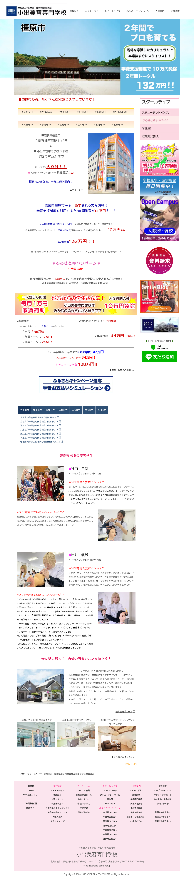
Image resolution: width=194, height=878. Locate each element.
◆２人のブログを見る (122, 756)
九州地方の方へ (110, 839)
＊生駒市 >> (100, 111)
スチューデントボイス (110, 795)
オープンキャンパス (163, 790)
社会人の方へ (136, 821)
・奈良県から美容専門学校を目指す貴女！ (38, 433)
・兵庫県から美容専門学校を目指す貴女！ (38, 429)
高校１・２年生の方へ (136, 817)
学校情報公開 (31, 803)
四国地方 (89, 410)
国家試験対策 (84, 812)
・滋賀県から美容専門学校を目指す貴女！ (38, 425)
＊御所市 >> (99, 124)
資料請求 (175, 11)
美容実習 (84, 808)
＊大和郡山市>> (120, 111)
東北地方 (37, 410)
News (31, 790)
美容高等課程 (136, 804)
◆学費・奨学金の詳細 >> (121, 370)
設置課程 (136, 795)
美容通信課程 (136, 808)
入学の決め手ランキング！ (57, 808)
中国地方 (76, 410)
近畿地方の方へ (110, 825)
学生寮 (110, 799)
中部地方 (63, 410)
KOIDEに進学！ (136, 790)
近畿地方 (24, 410)
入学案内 (159, 11)
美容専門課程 (136, 799)
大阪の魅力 (57, 817)
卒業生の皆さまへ (163, 821)
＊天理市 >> (27, 124)
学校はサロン (84, 799)
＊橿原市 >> (82, 111)
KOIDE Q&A (110, 804)
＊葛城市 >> (63, 124)
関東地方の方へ (110, 821)
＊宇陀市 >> (45, 124)
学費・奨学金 (136, 812)
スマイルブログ (110, 790)
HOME (22, 774)
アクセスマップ (57, 821)
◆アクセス (75, 190)
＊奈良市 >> (27, 111)
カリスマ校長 (84, 790)
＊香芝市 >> (64, 111)
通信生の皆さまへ (163, 817)
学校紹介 (74, 11)
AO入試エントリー (31, 795)
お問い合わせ (163, 804)
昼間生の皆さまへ (163, 812)
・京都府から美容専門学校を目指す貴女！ (38, 421)
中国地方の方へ (110, 830)
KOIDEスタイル (57, 790)
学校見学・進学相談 (163, 799)
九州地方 (102, 410)
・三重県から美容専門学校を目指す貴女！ (38, 437)
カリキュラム (92, 11)
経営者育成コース (123, 711)
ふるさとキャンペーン (138, 11)
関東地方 (50, 410)
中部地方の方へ (110, 817)
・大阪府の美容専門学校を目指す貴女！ (37, 417)
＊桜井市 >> (81, 124)
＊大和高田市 (45, 111)
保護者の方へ (57, 804)
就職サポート (57, 799)
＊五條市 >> (118, 124)
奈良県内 (48, 774)
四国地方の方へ (110, 834)
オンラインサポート (163, 795)
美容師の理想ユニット (57, 812)
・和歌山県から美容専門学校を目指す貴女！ (39, 441)
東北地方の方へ (110, 812)
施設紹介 (57, 795)
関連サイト (31, 808)
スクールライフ (112, 11)
